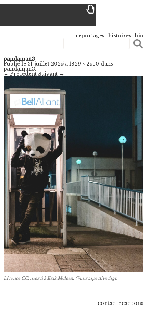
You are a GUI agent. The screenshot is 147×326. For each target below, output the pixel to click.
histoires (119, 35)
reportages (90, 35)
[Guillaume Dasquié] (48, 15)
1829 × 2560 (84, 64)
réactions (131, 303)
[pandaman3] (73, 270)
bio (139, 35)
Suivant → (51, 74)
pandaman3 (19, 69)
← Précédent (20, 74)
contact (107, 303)
